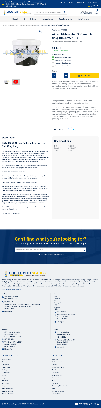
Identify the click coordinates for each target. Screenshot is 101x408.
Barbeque (5, 362)
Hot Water (5, 380)
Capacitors (5, 364)
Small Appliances (7, 388)
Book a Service (92, 2)
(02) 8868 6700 (86, 13)
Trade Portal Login (65, 19)
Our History (55, 372)
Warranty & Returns (58, 367)
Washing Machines (8, 394)
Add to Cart (85, 76)
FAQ (53, 380)
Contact (70, 2)
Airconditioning (6, 359)
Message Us (8, 311)
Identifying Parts (57, 375)
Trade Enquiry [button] (81, 2)
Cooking (4, 370)
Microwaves (5, 383)
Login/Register (94, 6)
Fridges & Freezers (8, 378)
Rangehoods (6, 386)
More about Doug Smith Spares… (12, 289)
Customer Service (57, 362)
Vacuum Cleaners (7, 391)
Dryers (4, 375)
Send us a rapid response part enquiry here (50, 254)
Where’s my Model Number (60, 386)
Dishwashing (6, 372)
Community (55, 378)
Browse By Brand (30, 19)
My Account (55, 359)
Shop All (15, 19)
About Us (62, 2)
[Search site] (64, 12)
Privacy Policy (56, 394)
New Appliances (47, 19)
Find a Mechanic (83, 19)
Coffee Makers (6, 367)
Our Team (55, 383)
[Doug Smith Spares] (17, 12)
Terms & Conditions (58, 391)
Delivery (54, 364)
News (53, 388)
